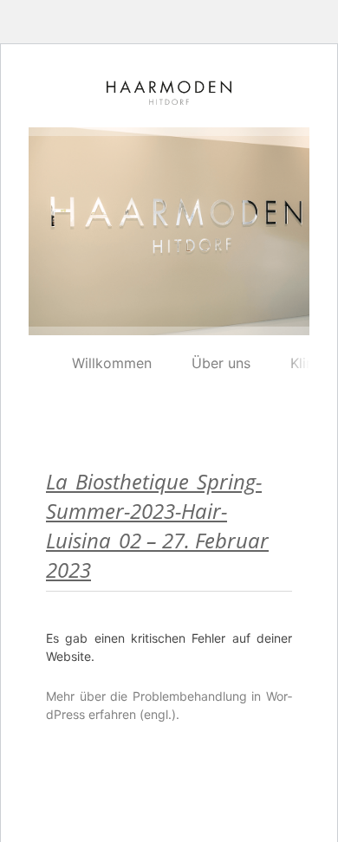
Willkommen (112, 363)
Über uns (221, 363)
